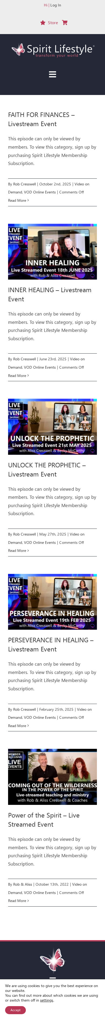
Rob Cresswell (24, 183)
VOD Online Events (40, 192)
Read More (17, 200)
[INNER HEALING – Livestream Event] (52, 252)
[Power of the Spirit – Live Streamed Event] (52, 777)
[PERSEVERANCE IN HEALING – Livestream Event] (52, 602)
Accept (15, 1010)
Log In (55, 5)
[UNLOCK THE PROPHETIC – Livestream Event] (52, 426)
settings (46, 1000)
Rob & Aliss (22, 884)
